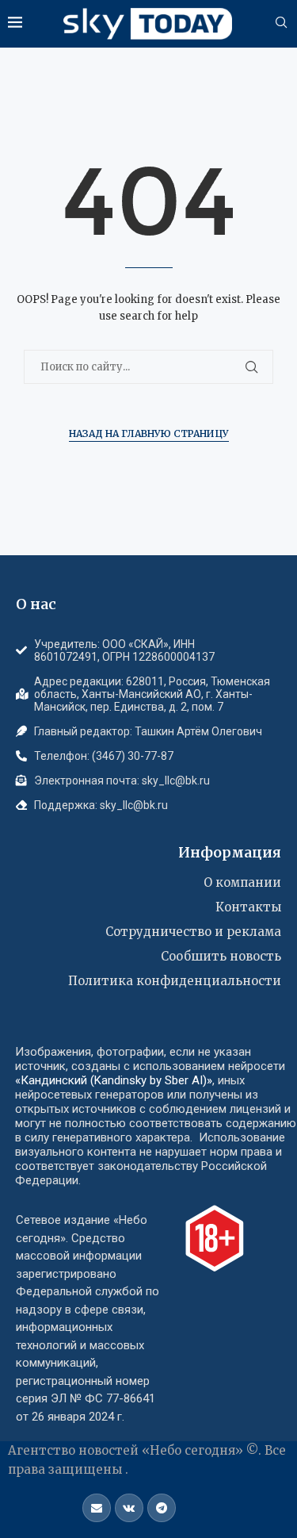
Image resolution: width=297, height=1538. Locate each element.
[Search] (281, 24)
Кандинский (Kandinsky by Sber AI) (114, 1080)
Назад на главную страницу (149, 433)
